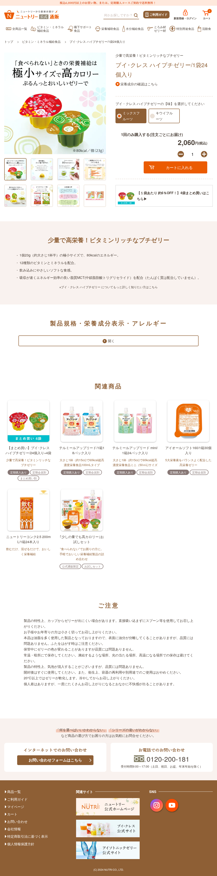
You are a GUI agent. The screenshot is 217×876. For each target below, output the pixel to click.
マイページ (15, 806)
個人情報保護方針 (20, 843)
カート (207, 18)
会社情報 (14, 828)
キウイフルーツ (164, 116)
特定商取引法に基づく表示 (27, 836)
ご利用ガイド (158, 14)
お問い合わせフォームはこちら (55, 760)
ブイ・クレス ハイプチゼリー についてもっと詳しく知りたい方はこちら (109, 287)
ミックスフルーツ (131, 116)
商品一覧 (14, 791)
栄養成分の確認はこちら (139, 84)
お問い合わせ (17, 821)
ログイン (185, 18)
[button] (6, 103)
